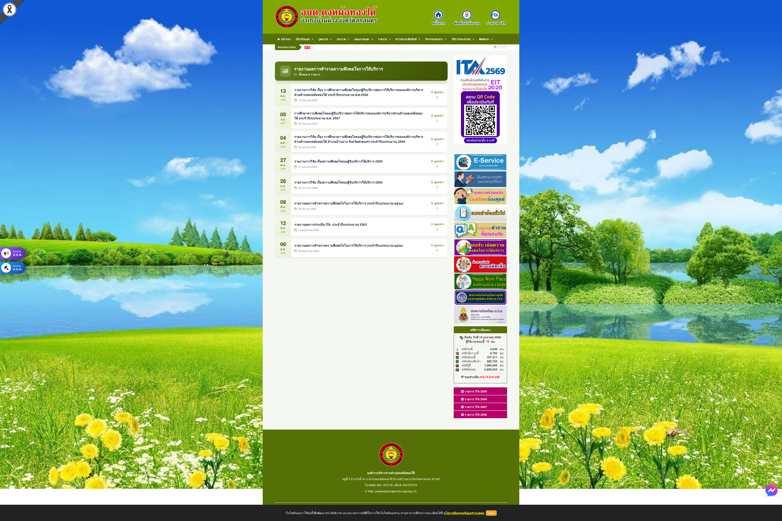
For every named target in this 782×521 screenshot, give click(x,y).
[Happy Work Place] (480, 281)
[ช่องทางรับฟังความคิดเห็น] (480, 264)
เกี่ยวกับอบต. (303, 39)
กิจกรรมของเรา (434, 39)
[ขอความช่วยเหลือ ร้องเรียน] (480, 196)
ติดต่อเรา (484, 39)
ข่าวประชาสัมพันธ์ (406, 39)
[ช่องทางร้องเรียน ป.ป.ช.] (480, 314)
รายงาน (382, 39)
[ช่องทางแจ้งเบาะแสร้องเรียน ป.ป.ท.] (480, 297)
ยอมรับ (491, 513)
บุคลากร (323, 39)
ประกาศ (341, 39)
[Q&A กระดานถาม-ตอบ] (480, 230)
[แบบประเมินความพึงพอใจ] (480, 247)
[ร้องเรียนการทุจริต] (480, 179)
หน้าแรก (285, 39)
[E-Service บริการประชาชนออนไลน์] (480, 161)
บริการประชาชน (461, 39)
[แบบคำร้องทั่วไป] (480, 213)
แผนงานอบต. (361, 39)
